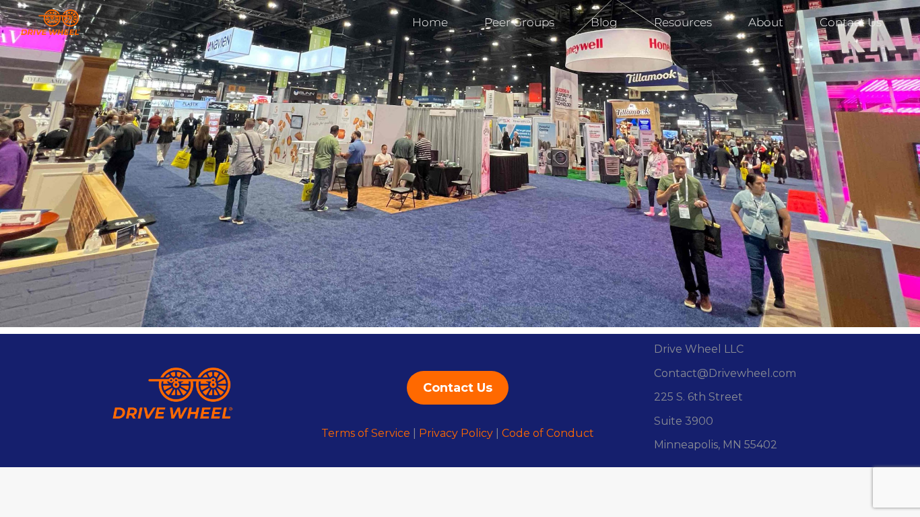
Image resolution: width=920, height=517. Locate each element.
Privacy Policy (456, 433)
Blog (604, 22)
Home (430, 22)
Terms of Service (365, 433)
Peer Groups (519, 22)
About (765, 22)
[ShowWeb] (460, 163)
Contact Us (851, 22)
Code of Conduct (548, 433)
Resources (683, 22)
